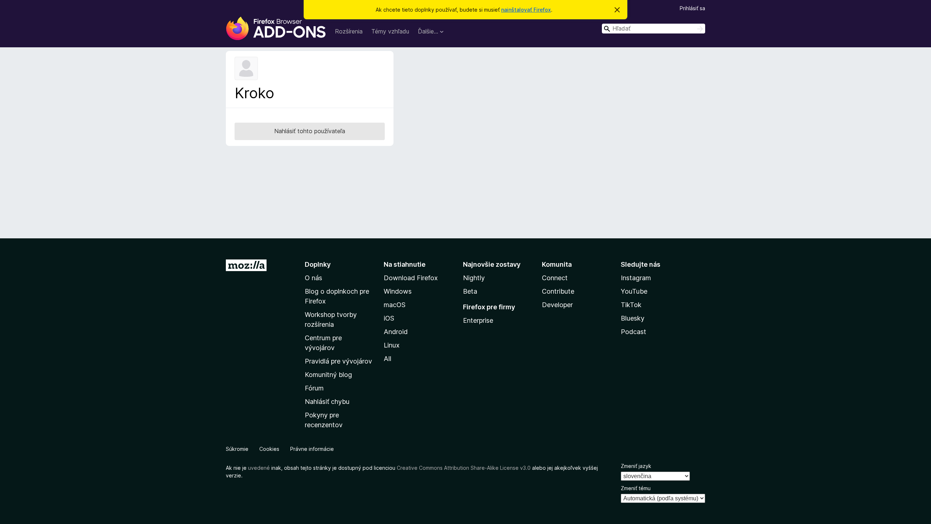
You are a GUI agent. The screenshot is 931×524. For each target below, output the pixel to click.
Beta (470, 291)
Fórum (314, 388)
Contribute (558, 291)
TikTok (631, 305)
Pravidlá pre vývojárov (338, 361)
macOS (394, 305)
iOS (389, 318)
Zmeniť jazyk (636, 466)
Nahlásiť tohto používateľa (309, 131)
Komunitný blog (328, 374)
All (387, 358)
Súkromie (237, 449)
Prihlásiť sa (692, 8)
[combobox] (653, 28)
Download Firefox (411, 278)
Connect (555, 278)
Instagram (636, 278)
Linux (392, 345)
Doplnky (318, 264)
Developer (557, 305)
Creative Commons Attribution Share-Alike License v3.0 (464, 468)
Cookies (269, 449)
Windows (398, 291)
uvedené (259, 468)
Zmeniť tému (636, 488)
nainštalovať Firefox (526, 10)
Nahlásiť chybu (327, 401)
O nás (313, 278)
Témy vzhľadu (390, 31)
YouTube (634, 291)
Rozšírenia (349, 31)
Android (396, 332)
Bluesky (632, 318)
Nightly (474, 278)
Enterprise (478, 320)
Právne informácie (312, 449)
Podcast (633, 332)
